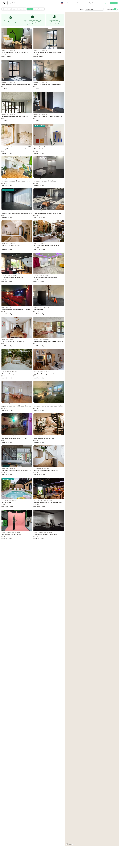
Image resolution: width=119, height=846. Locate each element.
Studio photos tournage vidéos (11, 534)
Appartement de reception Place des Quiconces (16, 406)
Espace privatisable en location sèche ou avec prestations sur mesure (47, 502)
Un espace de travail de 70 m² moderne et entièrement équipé (14, 52)
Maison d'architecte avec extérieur (44, 149)
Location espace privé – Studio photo (45, 534)
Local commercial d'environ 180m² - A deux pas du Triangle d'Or (16, 310)
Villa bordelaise (6, 502)
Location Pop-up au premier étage (12, 277)
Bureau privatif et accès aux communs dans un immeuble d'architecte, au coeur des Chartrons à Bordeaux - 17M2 (16, 85)
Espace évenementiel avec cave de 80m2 (14, 438)
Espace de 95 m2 (38, 309)
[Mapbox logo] (70, 844)
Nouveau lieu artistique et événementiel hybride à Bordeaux (48, 213)
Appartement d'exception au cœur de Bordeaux (48, 374)
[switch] (115, 9)
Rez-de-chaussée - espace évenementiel (46, 245)
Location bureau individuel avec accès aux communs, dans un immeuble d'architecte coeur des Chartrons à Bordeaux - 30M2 (14, 117)
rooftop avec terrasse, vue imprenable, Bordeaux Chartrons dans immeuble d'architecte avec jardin (48, 406)
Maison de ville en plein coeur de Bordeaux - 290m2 (15, 374)
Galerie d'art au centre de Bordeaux (44, 181)
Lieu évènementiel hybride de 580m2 (13, 341)
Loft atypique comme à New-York (43, 438)
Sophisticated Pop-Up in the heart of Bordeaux (48, 341)
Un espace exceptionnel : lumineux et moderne (16, 181)
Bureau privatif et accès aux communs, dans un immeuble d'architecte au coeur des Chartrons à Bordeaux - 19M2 (48, 52)
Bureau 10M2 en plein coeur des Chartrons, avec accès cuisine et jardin (47, 85)
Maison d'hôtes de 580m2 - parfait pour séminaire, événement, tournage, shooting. (46, 470)
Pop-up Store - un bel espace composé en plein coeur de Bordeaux (16, 149)
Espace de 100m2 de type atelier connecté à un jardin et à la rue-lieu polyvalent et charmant (16, 470)
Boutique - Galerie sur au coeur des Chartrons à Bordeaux (16, 213)
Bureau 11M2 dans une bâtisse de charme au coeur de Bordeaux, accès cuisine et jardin (47, 117)
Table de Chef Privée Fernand (10, 245)
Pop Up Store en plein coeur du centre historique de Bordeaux (45, 277)
